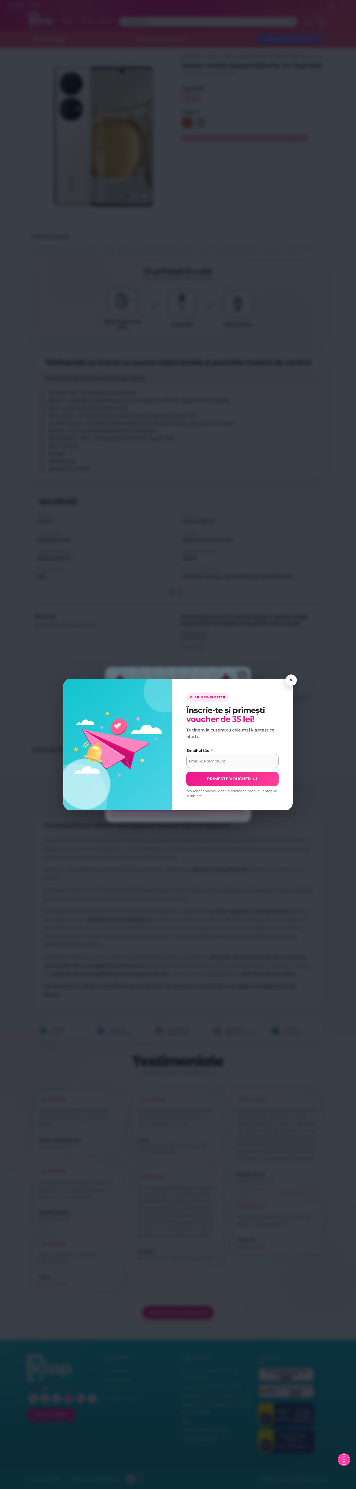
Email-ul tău (199, 750)
